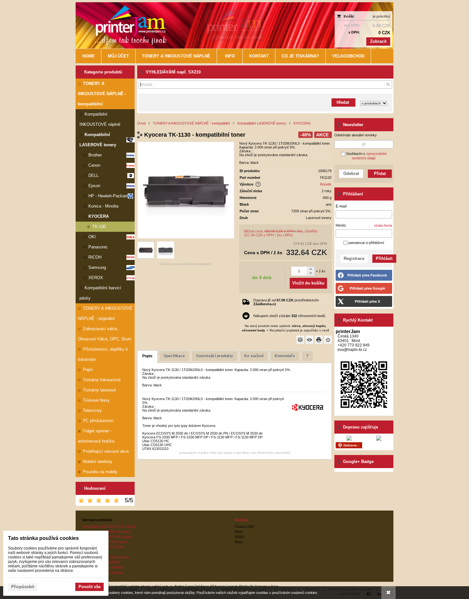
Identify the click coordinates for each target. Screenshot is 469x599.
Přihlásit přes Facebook (367, 275)
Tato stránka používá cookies (43, 538)
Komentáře (285, 356)
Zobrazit (378, 41)
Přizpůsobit (22, 586)
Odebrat (351, 173)
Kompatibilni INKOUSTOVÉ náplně (109, 526)
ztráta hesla (383, 225)
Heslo (341, 225)
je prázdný (381, 16)
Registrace (354, 258)
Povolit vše (89, 586)
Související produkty (214, 356)
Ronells (325, 184)
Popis (147, 356)
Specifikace (174, 356)
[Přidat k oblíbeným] (328, 340)
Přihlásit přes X (367, 301)
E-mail (341, 206)
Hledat (343, 102)
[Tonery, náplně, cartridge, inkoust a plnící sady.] (195, 25)
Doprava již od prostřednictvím (286, 302)
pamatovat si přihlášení (365, 243)
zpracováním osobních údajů (369, 156)
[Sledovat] (309, 340)
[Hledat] (388, 84)
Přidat (380, 173)
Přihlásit (384, 258)
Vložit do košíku (308, 283)
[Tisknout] (319, 340)
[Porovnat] (300, 340)
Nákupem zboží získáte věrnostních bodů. (289, 316)
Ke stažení (254, 356)
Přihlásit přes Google (367, 288)
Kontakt (241, 520)
